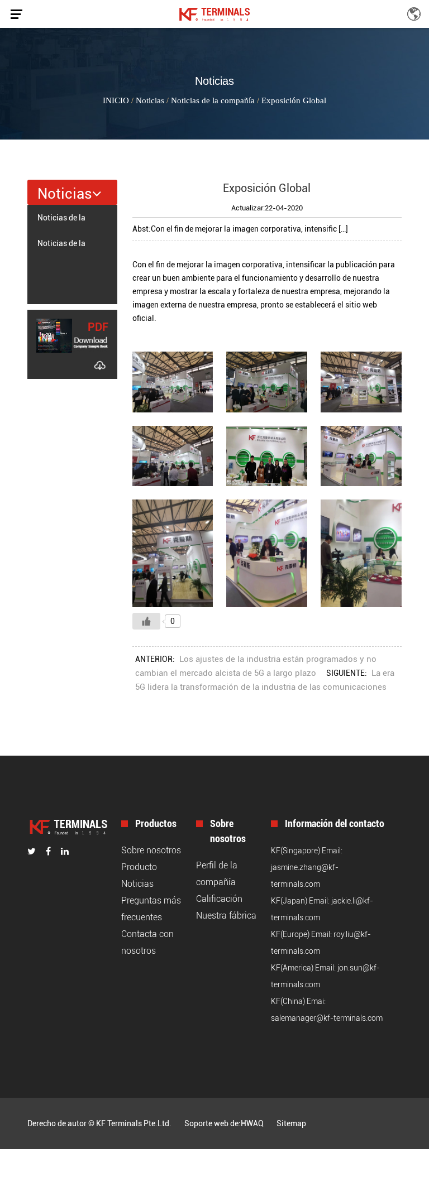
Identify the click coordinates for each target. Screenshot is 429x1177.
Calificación (219, 898)
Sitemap (291, 1123)
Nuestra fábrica (226, 915)
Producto (139, 867)
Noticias (150, 100)
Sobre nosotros (151, 850)
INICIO (116, 100)
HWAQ (252, 1123)
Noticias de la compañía (213, 100)
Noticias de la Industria (61, 247)
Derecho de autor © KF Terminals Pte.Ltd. (99, 1123)
